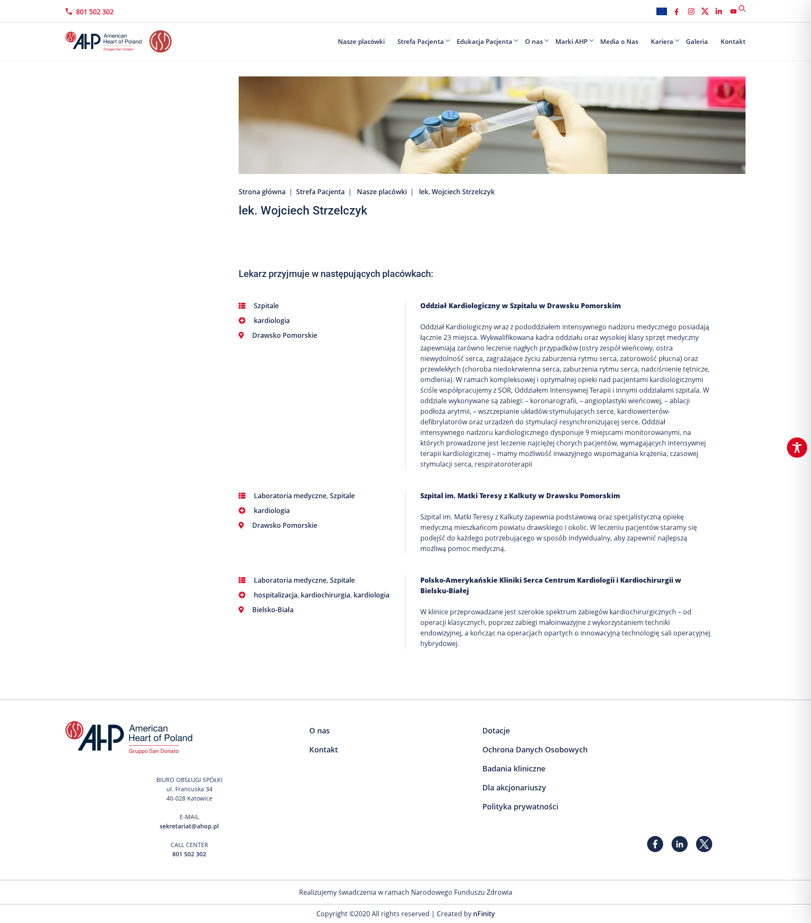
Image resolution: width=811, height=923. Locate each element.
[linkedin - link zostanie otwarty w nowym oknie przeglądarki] (718, 11)
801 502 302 (95, 11)
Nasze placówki (361, 41)
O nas (534, 41)
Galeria (697, 41)
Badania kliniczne (513, 768)
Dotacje (496, 730)
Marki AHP (571, 41)
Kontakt (733, 41)
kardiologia (272, 320)
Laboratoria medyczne (290, 495)
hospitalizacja (275, 595)
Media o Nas (619, 41)
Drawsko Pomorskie (284, 335)
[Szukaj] (742, 8)
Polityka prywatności (520, 806)
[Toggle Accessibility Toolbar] (797, 448)
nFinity (484, 913)
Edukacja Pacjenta (484, 41)
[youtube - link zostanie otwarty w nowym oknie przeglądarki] (733, 11)
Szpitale (266, 305)
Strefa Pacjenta (420, 41)
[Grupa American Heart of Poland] (107, 41)
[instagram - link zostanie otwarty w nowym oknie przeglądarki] (691, 11)
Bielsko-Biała (273, 609)
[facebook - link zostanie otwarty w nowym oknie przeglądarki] (676, 11)
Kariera (662, 41)
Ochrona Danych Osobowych (535, 749)
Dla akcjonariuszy (514, 787)
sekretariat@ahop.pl (189, 826)
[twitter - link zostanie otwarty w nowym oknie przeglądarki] (705, 11)
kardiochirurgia (325, 595)
